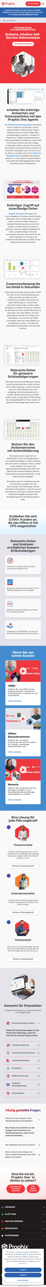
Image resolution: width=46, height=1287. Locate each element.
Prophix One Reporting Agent (20, 125)
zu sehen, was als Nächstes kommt (24, 14)
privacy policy (21, 1254)
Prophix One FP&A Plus (18, 214)
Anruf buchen (33, 4)
